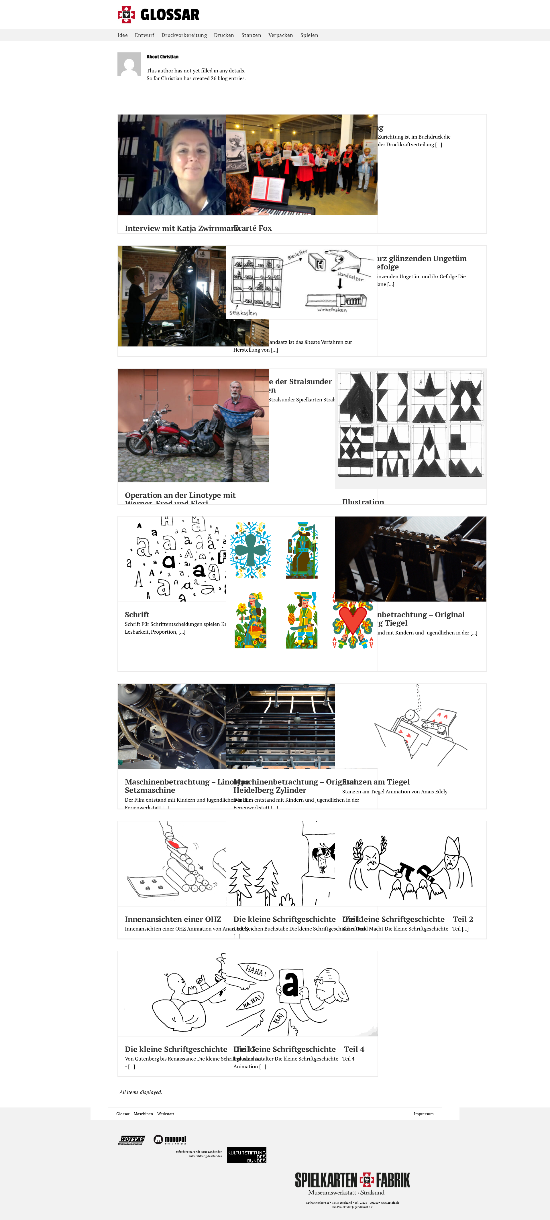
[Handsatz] (302, 282)
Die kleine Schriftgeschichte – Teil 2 (407, 919)
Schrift (137, 614)
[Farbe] (302, 602)
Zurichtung (362, 127)
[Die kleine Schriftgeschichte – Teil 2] (410, 863)
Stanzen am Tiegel (376, 781)
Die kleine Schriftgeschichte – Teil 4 (298, 1049)
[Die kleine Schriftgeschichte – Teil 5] (193, 1131)
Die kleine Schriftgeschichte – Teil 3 (190, 1049)
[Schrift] (193, 559)
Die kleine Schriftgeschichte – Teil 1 (298, 919)
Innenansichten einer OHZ (173, 919)
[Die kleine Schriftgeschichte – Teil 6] (356, 1131)
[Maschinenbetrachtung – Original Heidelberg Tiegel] (410, 559)
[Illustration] (410, 429)
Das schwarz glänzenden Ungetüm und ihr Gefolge (404, 262)
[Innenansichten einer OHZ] (193, 863)
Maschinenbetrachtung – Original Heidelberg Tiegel (403, 618)
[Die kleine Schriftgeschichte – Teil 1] (302, 863)
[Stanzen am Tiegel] (410, 726)
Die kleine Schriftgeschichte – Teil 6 (353, 1186)
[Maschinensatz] (193, 296)
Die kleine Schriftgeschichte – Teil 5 (190, 1186)
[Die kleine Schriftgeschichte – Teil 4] (302, 993)
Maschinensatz (152, 359)
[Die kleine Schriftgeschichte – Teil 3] (193, 993)
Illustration (363, 502)
